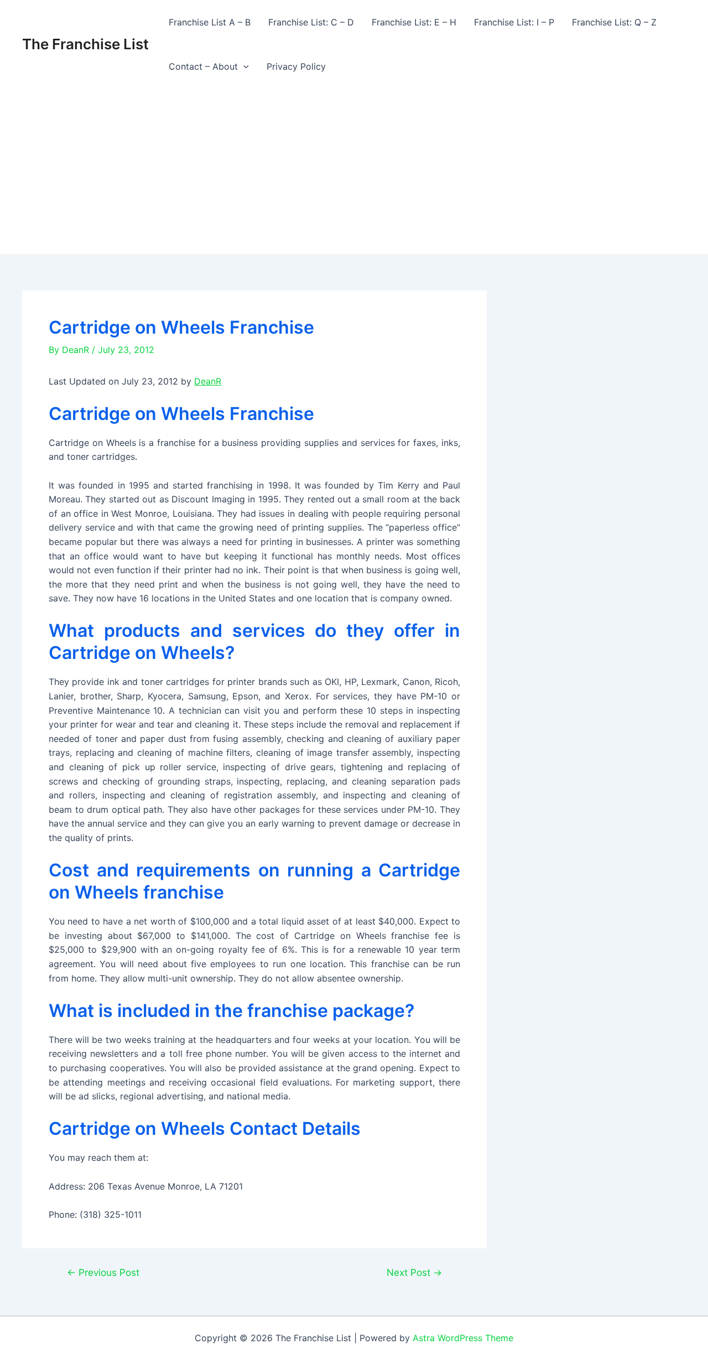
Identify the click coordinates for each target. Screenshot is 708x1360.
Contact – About (203, 66)
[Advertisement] (354, 171)
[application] (243, 66)
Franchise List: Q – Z (614, 22)
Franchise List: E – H (414, 22)
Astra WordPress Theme (463, 1337)
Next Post (414, 1272)
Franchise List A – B (210, 22)
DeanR (207, 381)
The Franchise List (85, 44)
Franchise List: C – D (311, 22)
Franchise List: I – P (514, 22)
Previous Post (103, 1272)
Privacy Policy (296, 66)
